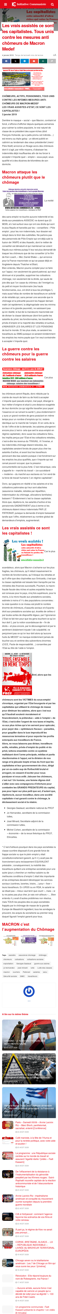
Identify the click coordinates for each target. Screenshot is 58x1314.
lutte (32, 967)
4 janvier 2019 (8, 55)
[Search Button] (52, 4)
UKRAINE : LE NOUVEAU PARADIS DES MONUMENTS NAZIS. (24, 1042)
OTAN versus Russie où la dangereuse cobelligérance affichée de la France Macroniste (27, 1076)
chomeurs (8, 959)
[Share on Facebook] (6, 61)
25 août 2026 (11, 1047)
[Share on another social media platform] (52, 61)
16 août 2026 (23, 1300)
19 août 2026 (23, 1254)
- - (29, 1001)
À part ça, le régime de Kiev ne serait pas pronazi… (33, 1231)
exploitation (8, 963)
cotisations (19, 959)
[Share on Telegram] (24, 61)
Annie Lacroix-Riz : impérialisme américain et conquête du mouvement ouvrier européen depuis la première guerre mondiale (34, 1200)
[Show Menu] (5, 4)
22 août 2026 (23, 1208)
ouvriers (16, 972)
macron (7, 972)
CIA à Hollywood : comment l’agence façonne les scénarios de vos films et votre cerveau (33, 1217)
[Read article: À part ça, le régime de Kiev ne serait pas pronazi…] (7, 1232)
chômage (43, 955)
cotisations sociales (35, 959)
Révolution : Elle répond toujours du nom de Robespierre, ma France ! (33, 1277)
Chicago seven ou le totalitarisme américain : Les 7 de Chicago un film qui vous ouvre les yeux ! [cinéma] (35, 1263)
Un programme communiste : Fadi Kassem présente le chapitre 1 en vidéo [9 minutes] (35, 1309)
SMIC (22, 976)
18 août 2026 (23, 1270)
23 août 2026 (23, 1147)
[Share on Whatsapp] (43, 61)
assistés (12, 955)
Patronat (26, 972)
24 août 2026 (11, 1081)
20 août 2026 (23, 1236)
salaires (36, 972)
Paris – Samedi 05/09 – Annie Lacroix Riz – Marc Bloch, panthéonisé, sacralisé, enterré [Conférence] (34, 1125)
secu (45, 972)
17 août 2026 (23, 1282)
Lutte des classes (45, 967)
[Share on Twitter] (15, 61)
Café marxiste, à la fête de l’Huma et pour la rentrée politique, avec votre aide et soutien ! (35, 1140)
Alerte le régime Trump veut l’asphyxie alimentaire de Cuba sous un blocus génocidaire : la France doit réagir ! (29, 1108)
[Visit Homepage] (29, 4)
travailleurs (32, 976)
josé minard (23, 967)
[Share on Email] (34, 61)
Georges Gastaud (23, 963)
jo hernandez (9, 967)
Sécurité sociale (10, 976)
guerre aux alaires (42, 963)
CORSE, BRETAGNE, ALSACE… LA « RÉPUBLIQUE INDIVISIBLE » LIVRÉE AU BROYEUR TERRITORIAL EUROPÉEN (35, 1246)
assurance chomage (27, 955)
